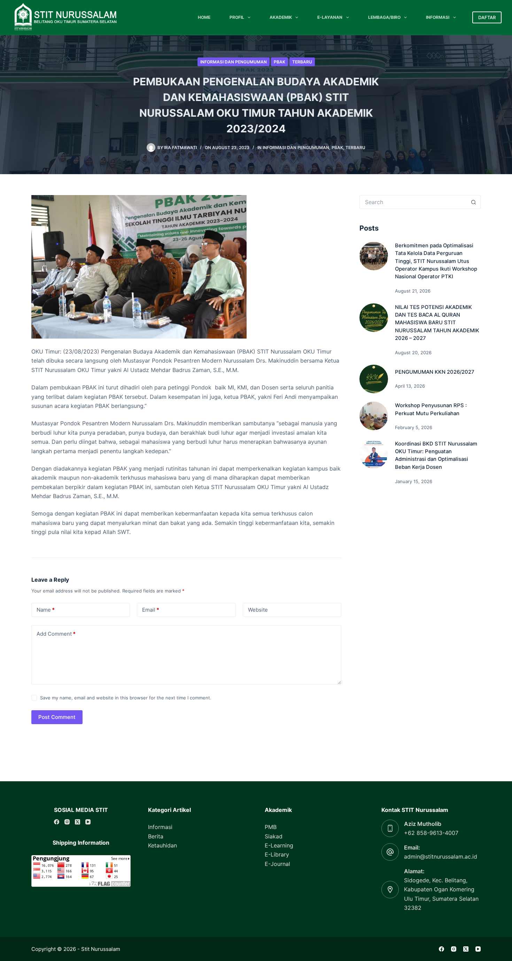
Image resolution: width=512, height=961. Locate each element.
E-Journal (277, 863)
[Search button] (474, 202)
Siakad (273, 836)
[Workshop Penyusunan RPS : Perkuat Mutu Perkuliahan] (373, 416)
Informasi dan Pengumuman (233, 61)
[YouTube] (88, 821)
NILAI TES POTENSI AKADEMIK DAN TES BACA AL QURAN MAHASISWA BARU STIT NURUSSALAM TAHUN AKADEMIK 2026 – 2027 (437, 322)
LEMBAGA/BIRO (384, 17)
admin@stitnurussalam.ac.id (440, 856)
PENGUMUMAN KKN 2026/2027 (434, 372)
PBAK (279, 61)
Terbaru (302, 61)
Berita (155, 836)
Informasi (160, 826)
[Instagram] (67, 821)
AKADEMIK (281, 17)
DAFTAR (487, 17)
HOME (204, 17)
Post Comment (57, 717)
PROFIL (237, 17)
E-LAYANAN (329, 17)
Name (46, 609)
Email (150, 609)
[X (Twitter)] (77, 821)
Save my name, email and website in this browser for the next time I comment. (125, 697)
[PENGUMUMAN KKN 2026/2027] (373, 379)
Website (258, 609)
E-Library (277, 854)
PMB (271, 826)
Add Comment (56, 633)
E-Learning (279, 845)
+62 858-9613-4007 (431, 832)
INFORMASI (437, 17)
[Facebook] (56, 821)
